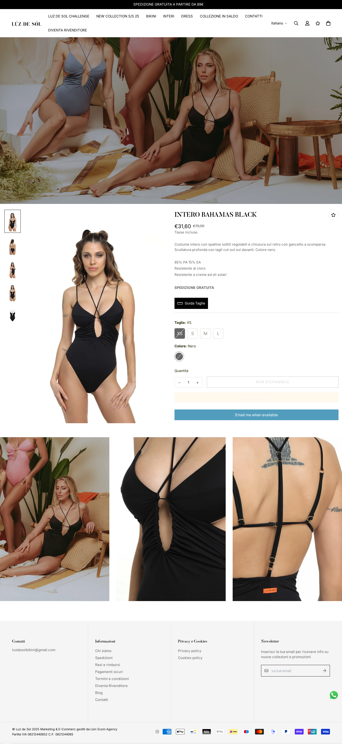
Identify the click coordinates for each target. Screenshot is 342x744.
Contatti (253, 16)
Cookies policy (190, 658)
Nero (179, 356)
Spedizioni (104, 658)
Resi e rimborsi (107, 665)
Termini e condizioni (112, 678)
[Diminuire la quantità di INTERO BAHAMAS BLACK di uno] (179, 382)
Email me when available (256, 414)
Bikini (151, 16)
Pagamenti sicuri (109, 672)
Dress (187, 16)
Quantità (181, 371)
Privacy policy (189, 651)
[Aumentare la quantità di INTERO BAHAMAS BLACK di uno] (197, 382)
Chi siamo (103, 651)
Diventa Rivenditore (67, 30)
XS (179, 333)
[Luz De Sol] (26, 23)
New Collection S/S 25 (117, 16)
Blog (99, 692)
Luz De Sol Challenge (68, 16)
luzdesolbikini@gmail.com (33, 650)
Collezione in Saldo (219, 16)
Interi (168, 16)
